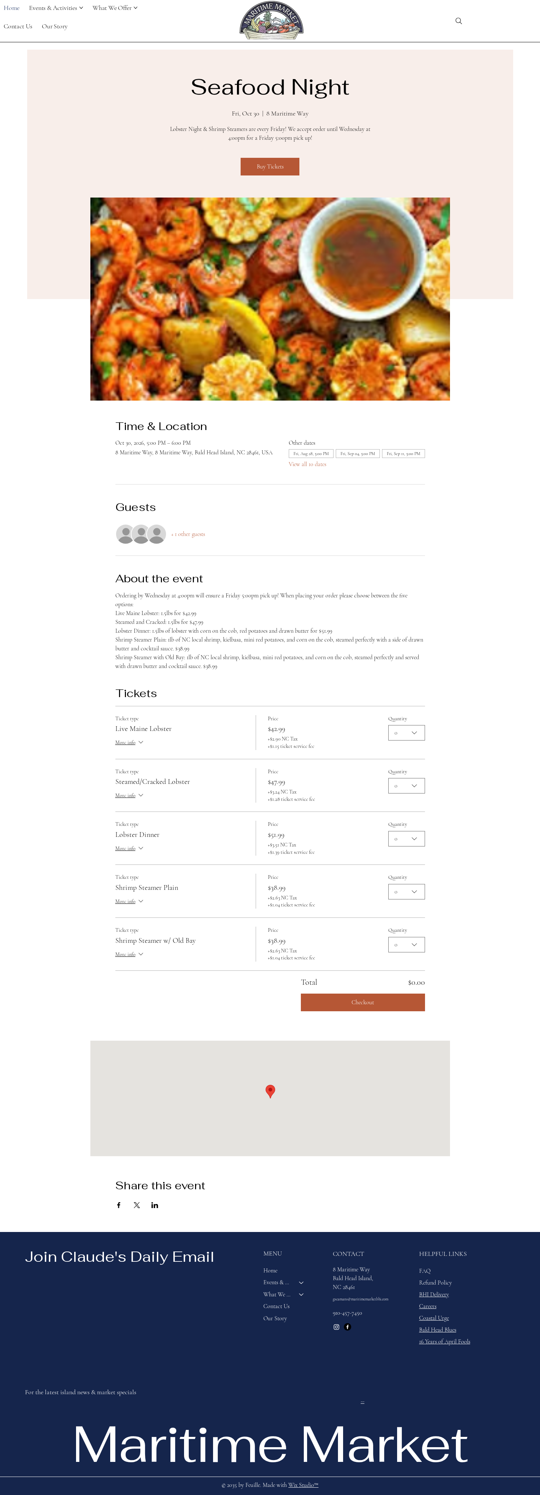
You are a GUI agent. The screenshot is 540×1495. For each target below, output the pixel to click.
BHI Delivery (434, 1294)
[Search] (459, 21)
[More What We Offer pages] (135, 8)
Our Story (275, 1318)
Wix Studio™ (303, 1485)
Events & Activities (277, 1282)
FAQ (425, 1271)
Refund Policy (435, 1282)
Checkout (363, 1002)
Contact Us (276, 1306)
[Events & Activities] (301, 1282)
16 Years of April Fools (444, 1341)
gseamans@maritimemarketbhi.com (360, 1299)
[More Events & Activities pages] (81, 8)
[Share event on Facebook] (118, 1205)
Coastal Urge (434, 1318)
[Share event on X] (136, 1205)
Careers (427, 1306)
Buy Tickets (270, 166)
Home (270, 1270)
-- (362, 1401)
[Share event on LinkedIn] (154, 1205)
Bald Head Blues (437, 1330)
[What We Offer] (301, 1294)
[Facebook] (347, 1327)
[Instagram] (336, 1327)
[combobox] (406, 733)
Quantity (397, 718)
